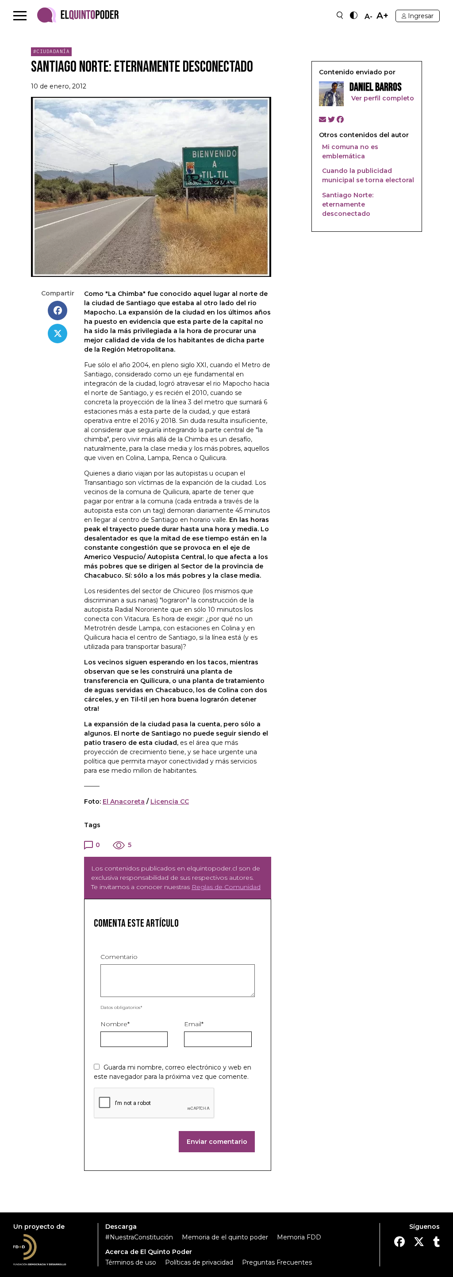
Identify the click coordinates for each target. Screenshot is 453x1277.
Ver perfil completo (381, 98)
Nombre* (115, 1024)
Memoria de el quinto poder (225, 1237)
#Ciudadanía (51, 51)
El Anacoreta (124, 801)
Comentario (119, 957)
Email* (193, 1024)
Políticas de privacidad (199, 1262)
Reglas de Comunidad (226, 887)
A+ (382, 16)
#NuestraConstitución (139, 1237)
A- (368, 17)
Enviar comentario (217, 1142)
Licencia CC (169, 801)
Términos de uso (130, 1262)
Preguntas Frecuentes (277, 1262)
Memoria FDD (299, 1237)
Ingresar (421, 16)
